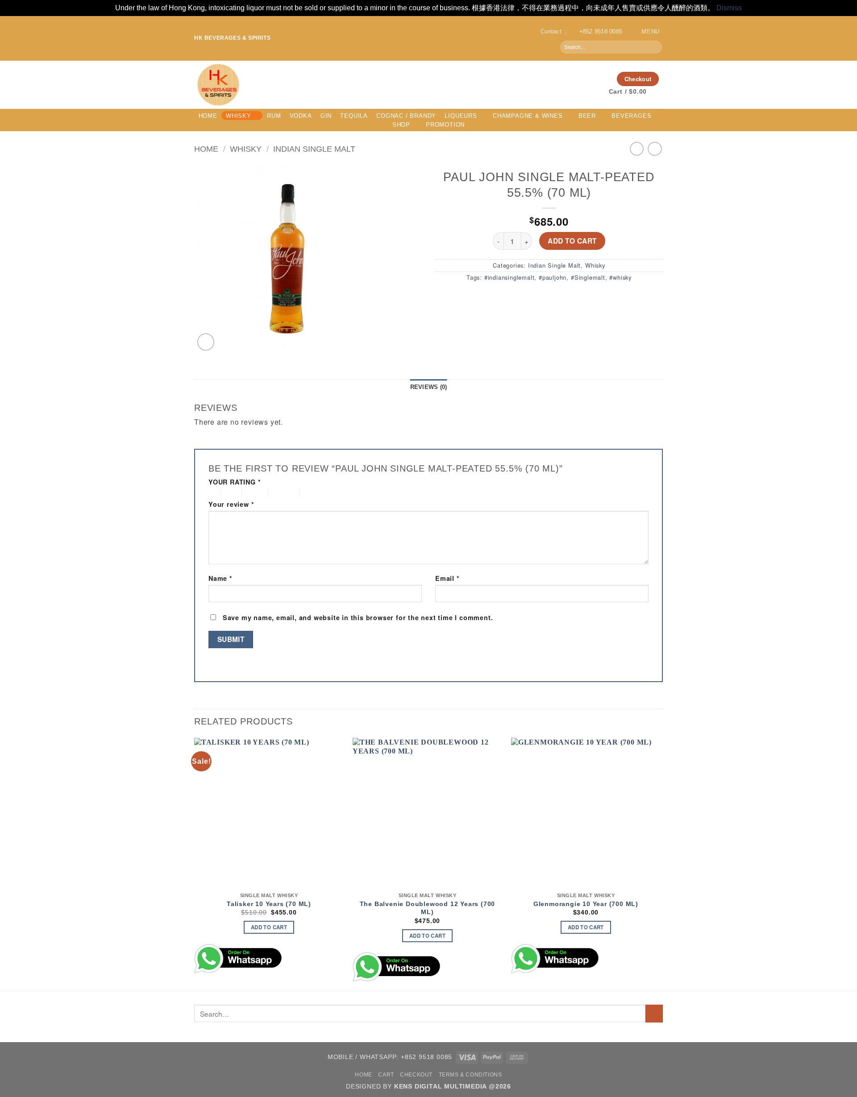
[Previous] (194, 863)
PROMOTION (445, 124)
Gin (326, 115)
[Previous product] (654, 149)
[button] (644, 31)
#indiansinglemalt (509, 277)
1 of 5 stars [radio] (212, 492)
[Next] (660, 863)
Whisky (238, 115)
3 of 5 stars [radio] (253, 492)
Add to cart (572, 241)
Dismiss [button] (729, 8)
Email (447, 578)
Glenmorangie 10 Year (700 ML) (585, 903)
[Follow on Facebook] (568, 79)
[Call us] (603, 79)
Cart (386, 1075)
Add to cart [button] (269, 927)
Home (208, 115)
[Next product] (637, 149)
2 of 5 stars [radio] (229, 492)
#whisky (620, 277)
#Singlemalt (588, 277)
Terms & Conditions (470, 1075)
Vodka (301, 115)
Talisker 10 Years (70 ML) (269, 903)
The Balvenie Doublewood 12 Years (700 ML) (427, 908)
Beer (587, 115)
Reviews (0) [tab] (428, 387)
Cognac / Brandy (406, 115)
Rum (274, 115)
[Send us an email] (591, 79)
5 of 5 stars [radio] (317, 492)
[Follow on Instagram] (579, 79)
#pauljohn (552, 277)
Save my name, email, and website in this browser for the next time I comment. (358, 617)
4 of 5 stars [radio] (283, 492)
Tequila (354, 115)
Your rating (234, 482)
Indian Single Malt (314, 148)
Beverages (631, 115)
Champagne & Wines (528, 115)
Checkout (416, 1075)
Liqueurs (461, 115)
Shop (401, 124)
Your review (231, 504)
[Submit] (654, 47)
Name (220, 578)
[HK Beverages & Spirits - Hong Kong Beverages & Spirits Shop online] (343, 85)
